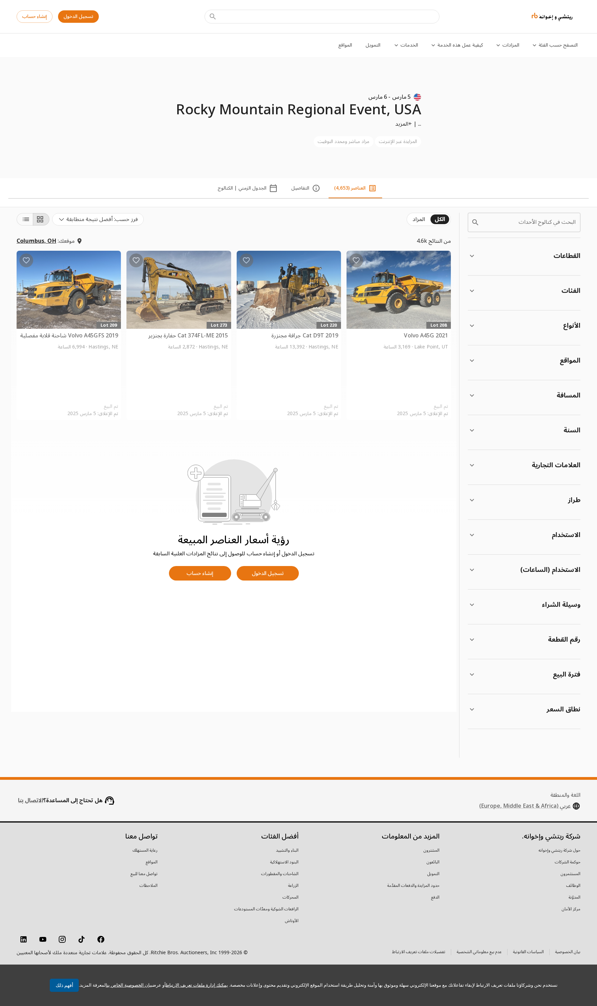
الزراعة (293, 886)
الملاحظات (149, 886)
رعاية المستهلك (145, 850)
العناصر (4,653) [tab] (350, 188)
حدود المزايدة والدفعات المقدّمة (413, 886)
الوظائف (573, 886)
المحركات (290, 897)
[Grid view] (41, 219)
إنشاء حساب (34, 16)
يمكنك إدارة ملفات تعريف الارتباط (197, 985)
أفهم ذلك (64, 985)
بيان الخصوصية (567, 952)
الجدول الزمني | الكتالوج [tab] (242, 188)
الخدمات (409, 45)
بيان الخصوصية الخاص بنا (129, 985)
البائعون (433, 862)
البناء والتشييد (287, 850)
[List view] (25, 219)
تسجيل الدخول (78, 16)
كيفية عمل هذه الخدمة (460, 45)
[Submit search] (213, 16)
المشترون (431, 850)
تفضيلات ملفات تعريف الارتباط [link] (418, 952)
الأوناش (291, 921)
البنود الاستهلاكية (284, 862)
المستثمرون (570, 874)
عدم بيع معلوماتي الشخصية (479, 952)
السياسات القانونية (528, 952)
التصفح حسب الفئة (558, 45)
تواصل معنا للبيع (144, 874)
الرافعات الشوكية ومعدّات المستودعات (266, 909)
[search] (475, 222)
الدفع (435, 897)
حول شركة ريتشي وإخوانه (559, 850)
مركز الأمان (571, 909)
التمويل (373, 45)
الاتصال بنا (30, 800)
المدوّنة (574, 897)
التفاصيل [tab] (300, 188)
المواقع (345, 45)
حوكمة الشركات (567, 862)
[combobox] (98, 219)
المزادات (510, 45)
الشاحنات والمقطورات (279, 874)
